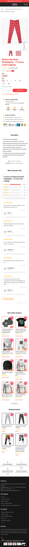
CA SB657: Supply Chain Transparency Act (10, 505)
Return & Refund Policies (6, 516)
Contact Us (3, 518)
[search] (24, 4)
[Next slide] (26, 31)
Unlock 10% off (3, 540)
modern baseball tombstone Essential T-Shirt (20, 374)
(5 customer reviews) (13, 68)
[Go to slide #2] (18, 53)
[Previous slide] (2, 31)
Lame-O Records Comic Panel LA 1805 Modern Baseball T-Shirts (20, 331)
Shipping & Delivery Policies (7, 512)
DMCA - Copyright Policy (6, 503)
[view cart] (27, 4)
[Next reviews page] (26, 302)
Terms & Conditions (5, 499)
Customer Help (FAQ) (6, 520)
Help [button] (26, 545)
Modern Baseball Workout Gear (13, 9)
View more (14, 403)
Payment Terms (4, 514)
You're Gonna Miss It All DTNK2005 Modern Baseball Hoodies (7, 331)
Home (2, 9)
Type (3, 73)
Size (3, 78)
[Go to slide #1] (10, 53)
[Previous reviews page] (18, 302)
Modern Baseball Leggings (8, 11)
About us (3, 497)
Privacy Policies (4, 501)
